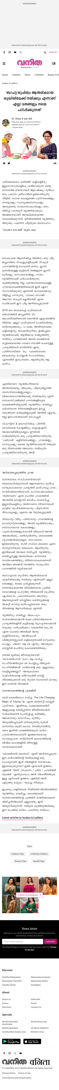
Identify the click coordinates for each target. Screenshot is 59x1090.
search (44, 52)
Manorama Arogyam (40, 977)
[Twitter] (21, 52)
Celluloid (39, 74)
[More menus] (4, 64)
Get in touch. (42, 45)
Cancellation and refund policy (16, 1077)
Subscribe (35, 999)
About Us (6, 999)
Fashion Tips (18, 854)
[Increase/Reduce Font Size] (55, 163)
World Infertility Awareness (10, 1022)
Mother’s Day (37, 1031)
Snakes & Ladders (10, 83)
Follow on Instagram (28, 895)
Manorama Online (39, 981)
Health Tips (38, 861)
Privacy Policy (8, 1073)
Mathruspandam (10, 1028)
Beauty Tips (20, 861)
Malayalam (26, 67)
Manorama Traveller (12, 981)
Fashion (16, 74)
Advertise (6, 1007)
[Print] (4, 163)
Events (5, 1003)
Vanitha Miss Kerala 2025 (14, 1031)
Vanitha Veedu (9, 985)
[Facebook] (4, 52)
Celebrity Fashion (39, 854)
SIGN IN (53, 52)
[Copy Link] (9, 163)
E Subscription (54, 63)
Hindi (35, 67)
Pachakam (36, 985)
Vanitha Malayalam (11, 977)
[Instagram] (10, 52)
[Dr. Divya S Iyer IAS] (6, 123)
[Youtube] (15, 52)
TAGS (29, 846)
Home (5, 74)
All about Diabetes (40, 1028)
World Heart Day (39, 1021)
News (27, 74)
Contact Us (36, 1007)
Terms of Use (24, 1073)
